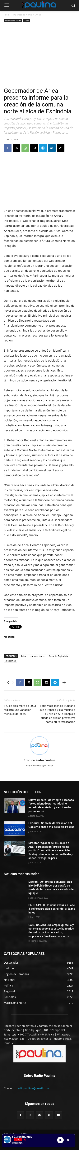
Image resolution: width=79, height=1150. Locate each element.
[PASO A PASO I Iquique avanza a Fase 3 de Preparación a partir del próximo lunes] (14, 910)
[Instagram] (30, 1115)
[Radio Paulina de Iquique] (39, 4)
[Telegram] (43, 148)
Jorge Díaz (11, 660)
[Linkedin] (52, 148)
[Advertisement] (39, 55)
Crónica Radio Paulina (39, 760)
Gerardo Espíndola (58, 656)
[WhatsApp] (25, 148)
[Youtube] (58, 1115)
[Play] (60, 1140)
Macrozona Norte (22, 14)
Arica (38, 14)
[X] (16, 148)
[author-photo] (39, 754)
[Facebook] (8, 148)
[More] (64, 682)
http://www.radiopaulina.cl (39, 765)
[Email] (34, 148)
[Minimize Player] (68, 1140)
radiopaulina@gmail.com (33, 1088)
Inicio (6, 14)
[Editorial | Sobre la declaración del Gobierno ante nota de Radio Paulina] (14, 828)
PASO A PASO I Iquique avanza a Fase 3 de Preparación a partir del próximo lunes (51, 909)
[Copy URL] (60, 148)
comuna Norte (37, 656)
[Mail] (39, 1115)
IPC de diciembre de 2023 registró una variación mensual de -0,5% (20, 710)
